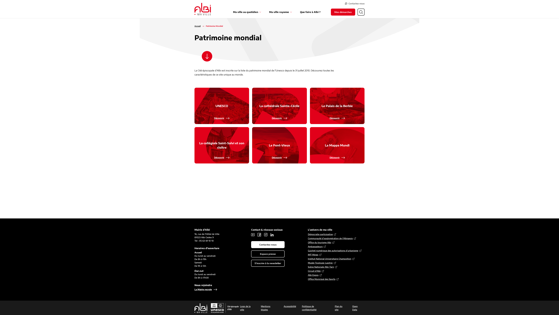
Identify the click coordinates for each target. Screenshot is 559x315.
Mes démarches (343, 12)
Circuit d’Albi (314, 271)
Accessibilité (290, 306)
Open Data (355, 308)
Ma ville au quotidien (245, 12)
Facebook (259, 234)
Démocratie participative (320, 234)
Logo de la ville (245, 308)
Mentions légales (265, 308)
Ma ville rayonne (279, 12)
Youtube (253, 234)
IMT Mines (313, 254)
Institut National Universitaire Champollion (329, 259)
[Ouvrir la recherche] (361, 12)
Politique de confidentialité (309, 308)
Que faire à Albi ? (310, 12)
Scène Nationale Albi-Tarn (321, 267)
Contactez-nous (357, 3)
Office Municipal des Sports (321, 279)
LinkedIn (272, 234)
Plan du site (338, 308)
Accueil (197, 26)
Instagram (265, 234)
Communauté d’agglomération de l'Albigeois (330, 238)
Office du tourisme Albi (319, 242)
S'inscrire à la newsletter (268, 263)
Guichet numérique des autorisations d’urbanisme (333, 250)
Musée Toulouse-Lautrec (320, 263)
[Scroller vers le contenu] (207, 56)
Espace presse (268, 254)
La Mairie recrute (203, 289)
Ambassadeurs (315, 246)
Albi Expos (313, 275)
